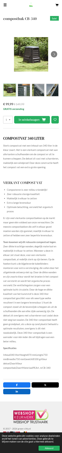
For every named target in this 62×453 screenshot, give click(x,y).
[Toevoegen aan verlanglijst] (55, 119)
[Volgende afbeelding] (54, 54)
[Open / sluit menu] (5, 5)
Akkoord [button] (49, 448)
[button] (9, 90)
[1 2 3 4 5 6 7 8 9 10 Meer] (8, 119)
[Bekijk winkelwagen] (56, 5)
